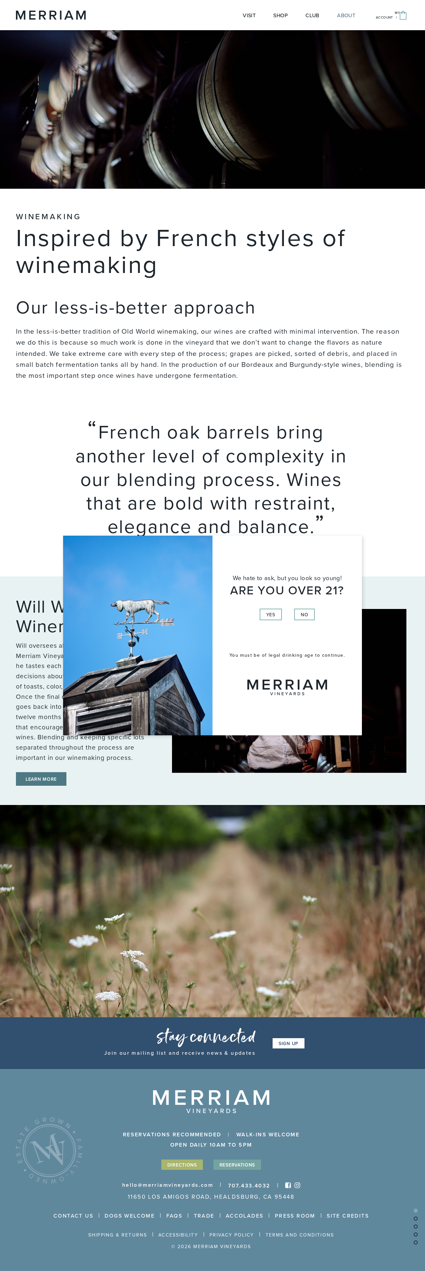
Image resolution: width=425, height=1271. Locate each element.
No (304, 614)
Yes (270, 614)
